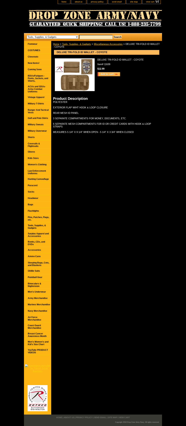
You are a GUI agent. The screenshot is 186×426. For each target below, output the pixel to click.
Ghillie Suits (34, 271)
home (64, 2)
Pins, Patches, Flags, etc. (38, 218)
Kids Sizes (33, 158)
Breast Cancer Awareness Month (37, 334)
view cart (150, 2)
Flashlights (33, 211)
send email (117, 2)
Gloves (31, 152)
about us (78, 2)
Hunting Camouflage (38, 179)
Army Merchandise (38, 298)
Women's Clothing (37, 164)
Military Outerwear (37, 131)
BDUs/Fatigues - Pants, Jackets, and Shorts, (38, 78)
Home (56, 44)
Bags (30, 204)
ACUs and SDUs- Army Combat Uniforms (37, 89)
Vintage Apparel (36, 97)
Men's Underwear (37, 292)
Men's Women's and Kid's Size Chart (38, 343)
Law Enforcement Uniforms (37, 172)
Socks (31, 192)
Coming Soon (35, 69)
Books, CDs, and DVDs (36, 243)
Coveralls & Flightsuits (34, 144)
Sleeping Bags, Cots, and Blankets (38, 264)
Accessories (34, 250)
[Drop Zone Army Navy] (69, 19)
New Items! (33, 63)
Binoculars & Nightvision (34, 284)
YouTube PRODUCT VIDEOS (38, 351)
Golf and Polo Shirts (38, 118)
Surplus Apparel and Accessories (38, 234)
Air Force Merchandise (34, 318)
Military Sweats (36, 124)
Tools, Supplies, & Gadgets (76, 44)
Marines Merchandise (39, 304)
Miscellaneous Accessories (108, 44)
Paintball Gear (35, 277)
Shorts (31, 137)
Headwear (33, 198)
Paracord (32, 185)
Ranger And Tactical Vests (38, 111)
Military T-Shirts (36, 103)
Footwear (32, 44)
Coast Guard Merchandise (34, 326)
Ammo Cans (34, 256)
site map (134, 2)
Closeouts (33, 56)
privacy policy (97, 2)
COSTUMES (34, 50)
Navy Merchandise (37, 311)
